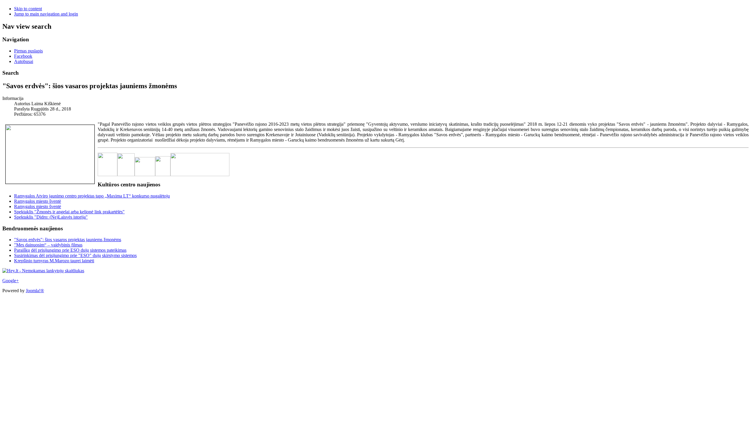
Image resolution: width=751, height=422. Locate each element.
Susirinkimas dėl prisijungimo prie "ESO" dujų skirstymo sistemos (75, 255)
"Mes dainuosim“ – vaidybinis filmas (48, 244)
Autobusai (23, 61)
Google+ (10, 280)
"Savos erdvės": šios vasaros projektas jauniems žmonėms (67, 239)
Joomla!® (35, 290)
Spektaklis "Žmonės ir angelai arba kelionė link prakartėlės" (69, 211)
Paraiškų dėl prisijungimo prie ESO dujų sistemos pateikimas (70, 250)
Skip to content (28, 8)
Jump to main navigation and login (46, 13)
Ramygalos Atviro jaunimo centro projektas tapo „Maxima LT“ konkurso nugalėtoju (92, 195)
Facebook (23, 56)
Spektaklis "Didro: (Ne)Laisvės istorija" (51, 217)
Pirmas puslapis (28, 50)
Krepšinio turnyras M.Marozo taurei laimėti (54, 260)
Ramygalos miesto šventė (37, 201)
